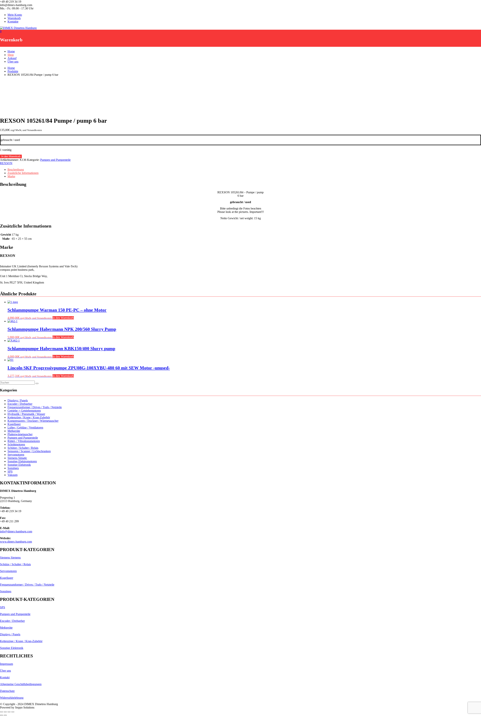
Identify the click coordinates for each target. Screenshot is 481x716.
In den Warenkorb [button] (63, 317)
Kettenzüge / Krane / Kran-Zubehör (29, 417)
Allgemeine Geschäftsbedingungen (21, 684)
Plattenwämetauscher (20, 434)
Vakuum (12, 474)
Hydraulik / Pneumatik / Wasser (26, 414)
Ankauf (12, 58)
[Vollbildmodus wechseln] (5, 711)
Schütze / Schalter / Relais (23, 447)
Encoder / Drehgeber (20, 403)
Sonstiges (13, 468)
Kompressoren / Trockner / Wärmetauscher (33, 420)
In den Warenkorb (10, 156)
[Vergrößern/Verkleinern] (1, 711)
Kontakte (13, 21)
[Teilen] (9, 711)
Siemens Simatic (17, 458)
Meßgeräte (14, 430)
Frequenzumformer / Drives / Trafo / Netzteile (35, 407)
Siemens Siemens (10, 557)
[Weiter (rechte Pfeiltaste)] (5, 715)
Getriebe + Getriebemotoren (24, 410)
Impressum (6, 663)
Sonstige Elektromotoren (22, 461)
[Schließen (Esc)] (12, 711)
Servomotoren (16, 454)
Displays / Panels (18, 400)
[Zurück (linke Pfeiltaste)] (1, 715)
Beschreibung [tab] (16, 169)
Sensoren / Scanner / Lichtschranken (29, 451)
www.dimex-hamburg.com (16, 541)
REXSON (6, 163)
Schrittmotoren (16, 444)
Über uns (13, 61)
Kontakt (5, 677)
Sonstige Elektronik (19, 464)
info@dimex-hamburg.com (16, 531)
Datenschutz (7, 691)
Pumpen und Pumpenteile (55, 159)
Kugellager (14, 424)
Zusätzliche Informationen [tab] (23, 173)
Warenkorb (14, 18)
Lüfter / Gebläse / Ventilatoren (25, 427)
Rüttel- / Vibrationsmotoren (24, 441)
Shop (11, 54)
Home (11, 51)
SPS (10, 471)
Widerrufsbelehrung (11, 697)
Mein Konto (15, 14)
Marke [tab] (11, 176)
